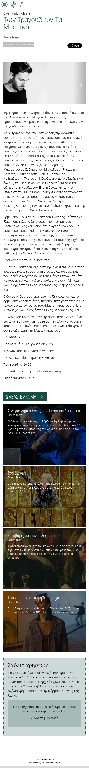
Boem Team (11, 37)
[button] (9, 83)
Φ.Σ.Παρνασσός (25, 44)
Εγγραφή (51, 718)
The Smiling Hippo (51, 762)
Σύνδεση (37, 718)
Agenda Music (18, 13)
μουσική (9, 44)
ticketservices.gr (50, 371)
